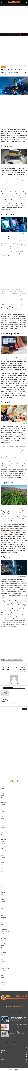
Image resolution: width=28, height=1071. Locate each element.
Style (2, 950)
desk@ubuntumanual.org (16, 1006)
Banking (13, 659)
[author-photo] (14, 678)
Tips (2, 954)
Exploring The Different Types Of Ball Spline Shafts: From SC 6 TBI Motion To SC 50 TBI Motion (5, 699)
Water (2, 975)
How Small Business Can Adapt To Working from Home (21, 669)
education (18, 659)
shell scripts (3, 940)
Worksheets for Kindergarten (5, 668)
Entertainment (4, 836)
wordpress (3, 986)
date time (3, 827)
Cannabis (3, 806)
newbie (2, 903)
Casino (2, 813)
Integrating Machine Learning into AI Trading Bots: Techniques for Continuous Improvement (18, 1018)
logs (2, 887)
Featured (3, 843)
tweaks (2, 961)
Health (2, 866)
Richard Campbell (6, 74)
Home (2, 65)
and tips (2, 786)
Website (2, 977)
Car (1, 809)
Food (2, 853)
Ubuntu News (4, 963)
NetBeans (3, 899)
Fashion (2, 841)
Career (2, 811)
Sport (2, 947)
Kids (2, 880)
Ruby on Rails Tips (5, 931)
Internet (2, 876)
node (2, 906)
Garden (2, 862)
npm (2, 908)
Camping (3, 804)
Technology (3, 952)
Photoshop (3, 920)
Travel (2, 959)
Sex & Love (3, 938)
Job (1, 878)
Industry (5, 65)
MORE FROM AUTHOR (19, 687)
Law (2, 883)
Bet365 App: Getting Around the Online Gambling (18, 1025)
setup (2, 936)
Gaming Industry (5, 660)
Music (2, 896)
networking (3, 901)
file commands (4, 846)
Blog (2, 797)
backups (2, 793)
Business (3, 800)
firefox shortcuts (4, 850)
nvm (2, 910)
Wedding (3, 980)
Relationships (4, 929)
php (1, 922)
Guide (2, 864)
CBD (2, 816)
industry (12, 660)
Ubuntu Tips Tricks (5, 968)
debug (2, 830)
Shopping (3, 943)
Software (3, 945)
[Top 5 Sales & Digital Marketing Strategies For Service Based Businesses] (5, 1034)
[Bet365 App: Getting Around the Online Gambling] (5, 1027)
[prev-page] (13, 704)
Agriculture (7, 659)
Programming (4, 926)
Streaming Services (19, 660)
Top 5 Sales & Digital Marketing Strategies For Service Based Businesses (18, 1033)
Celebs (2, 818)
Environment (3, 839)
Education (3, 834)
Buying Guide (4, 802)
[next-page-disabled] (15, 704)
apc (1, 790)
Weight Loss (3, 982)
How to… (3, 871)
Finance (2, 848)
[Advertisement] (14, 19)
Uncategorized (4, 970)
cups (2, 825)
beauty (2, 795)
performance (3, 913)
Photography (3, 917)
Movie (2, 894)
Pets (2, 915)
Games (2, 860)
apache (2, 788)
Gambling (3, 857)
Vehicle (2, 973)
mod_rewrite (3, 892)
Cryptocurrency (4, 823)
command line (4, 820)
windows (3, 984)
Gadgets (2, 855)
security (2, 933)
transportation (4, 956)
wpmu (2, 989)
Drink (2, 832)
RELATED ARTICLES (8, 687)
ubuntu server (4, 966)
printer (2, 924)
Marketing (3, 890)
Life (1, 885)
